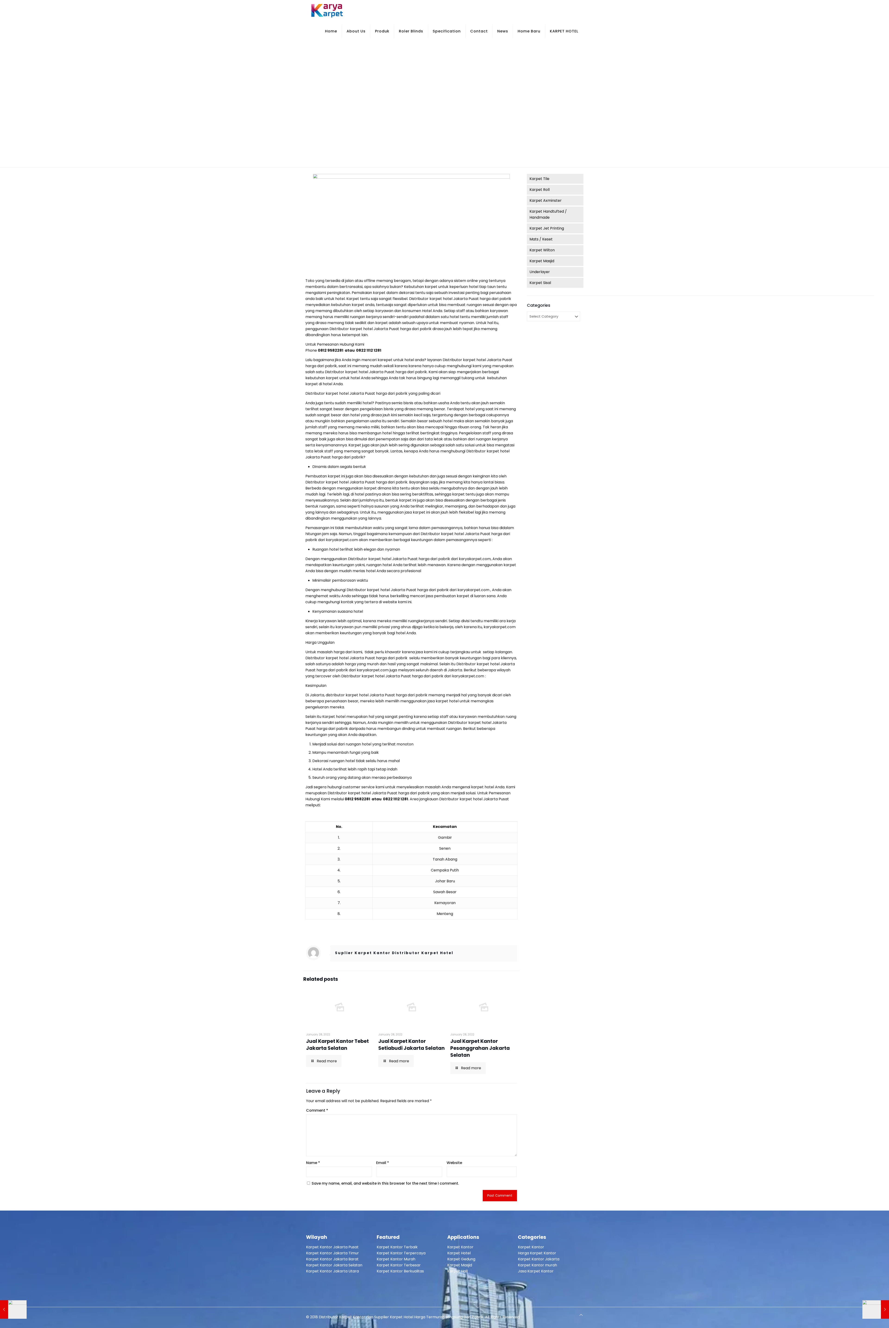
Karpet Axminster (545, 200)
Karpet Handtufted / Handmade (548, 214)
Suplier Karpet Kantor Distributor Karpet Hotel (394, 952)
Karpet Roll (539, 189)
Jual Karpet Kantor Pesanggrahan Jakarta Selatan (480, 1048)
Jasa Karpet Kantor (536, 1271)
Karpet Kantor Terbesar (399, 1265)
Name (313, 1162)
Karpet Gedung (461, 1259)
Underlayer (539, 271)
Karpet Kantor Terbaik (397, 1247)
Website (454, 1162)
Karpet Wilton (542, 250)
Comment (317, 1110)
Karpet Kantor (460, 1247)
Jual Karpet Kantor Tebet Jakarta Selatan (337, 1044)
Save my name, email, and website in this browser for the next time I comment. (385, 1183)
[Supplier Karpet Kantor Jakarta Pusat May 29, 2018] (13, 1309)
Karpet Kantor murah (537, 1265)
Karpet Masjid (541, 261)
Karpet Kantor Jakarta (538, 1259)
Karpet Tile (539, 178)
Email (382, 1162)
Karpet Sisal (540, 282)
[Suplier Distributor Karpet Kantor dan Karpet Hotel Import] (327, 10)
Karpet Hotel (459, 1253)
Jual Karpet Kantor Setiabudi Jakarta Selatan (411, 1044)
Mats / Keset (541, 239)
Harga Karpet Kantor (537, 1253)
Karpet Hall (457, 1271)
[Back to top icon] (581, 1315)
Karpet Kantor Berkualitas (400, 1271)
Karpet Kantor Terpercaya (401, 1253)
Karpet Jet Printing (546, 228)
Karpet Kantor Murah (396, 1259)
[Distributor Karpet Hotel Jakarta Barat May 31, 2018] (875, 1309)
